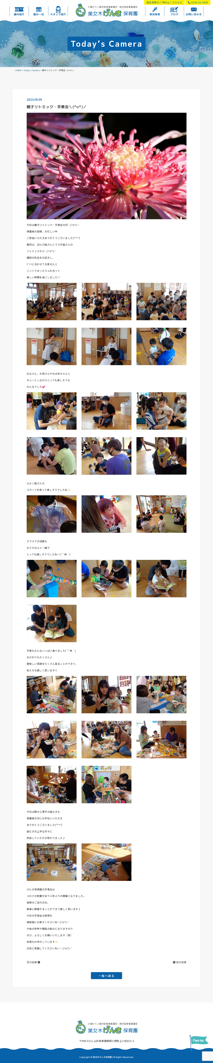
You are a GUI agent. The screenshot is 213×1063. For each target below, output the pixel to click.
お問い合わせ (194, 14)
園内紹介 (19, 14)
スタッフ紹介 (58, 14)
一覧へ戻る (107, 976)
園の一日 (38, 14)
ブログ (174, 14)
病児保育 (155, 14)
